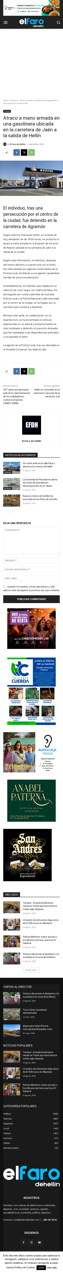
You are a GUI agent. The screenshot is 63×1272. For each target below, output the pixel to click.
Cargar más (30, 970)
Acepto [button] (41, 1268)
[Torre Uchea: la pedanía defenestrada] (11, 1014)
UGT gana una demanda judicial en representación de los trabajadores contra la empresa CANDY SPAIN (16, 396)
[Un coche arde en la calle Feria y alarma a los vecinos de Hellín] (11, 468)
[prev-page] (5, 512)
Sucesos (14, 100)
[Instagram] (31, 1242)
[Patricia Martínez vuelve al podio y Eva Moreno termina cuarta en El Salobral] (11, 941)
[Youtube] (39, 1242)
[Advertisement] (31, 62)
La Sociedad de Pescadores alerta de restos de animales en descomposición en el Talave (40, 482)
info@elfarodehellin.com (26, 1219)
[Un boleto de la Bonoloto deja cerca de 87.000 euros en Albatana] (11, 925)
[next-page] (10, 512)
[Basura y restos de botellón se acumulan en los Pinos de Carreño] (11, 500)
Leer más (52, 1267)
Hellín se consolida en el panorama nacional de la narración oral (47, 393)
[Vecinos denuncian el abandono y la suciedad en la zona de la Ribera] (11, 959)
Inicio (5, 100)
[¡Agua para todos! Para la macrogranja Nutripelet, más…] (11, 1030)
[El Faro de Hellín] (5, 144)
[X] (24, 152)
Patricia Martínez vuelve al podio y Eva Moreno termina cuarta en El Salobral (40, 940)
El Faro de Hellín (18, 144)
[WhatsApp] (31, 152)
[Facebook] (16, 152)
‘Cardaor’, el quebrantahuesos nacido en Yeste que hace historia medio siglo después (40, 906)
